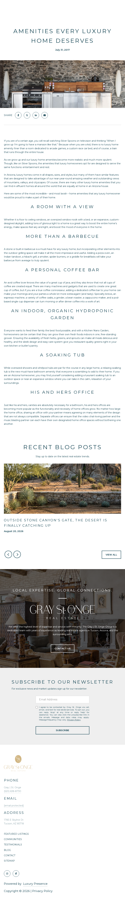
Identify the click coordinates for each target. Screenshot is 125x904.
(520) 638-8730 (12, 791)
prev (8, 554)
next (17, 554)
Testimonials (13, 844)
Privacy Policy (74, 720)
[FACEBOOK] (16, 873)
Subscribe (62, 730)
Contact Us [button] (62, 648)
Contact (9, 855)
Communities (13, 839)
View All (111, 554)
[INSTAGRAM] (7, 873)
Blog (7, 850)
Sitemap (9, 860)
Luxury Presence (35, 884)
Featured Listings (16, 833)
